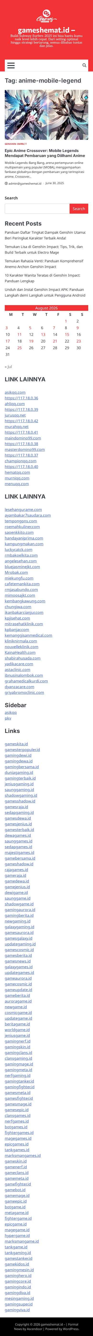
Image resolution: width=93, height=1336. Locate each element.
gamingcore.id (18, 1281)
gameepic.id (16, 1201)
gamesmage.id (18, 1104)
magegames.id (18, 1138)
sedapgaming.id (19, 812)
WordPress (70, 1329)
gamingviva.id (17, 1309)
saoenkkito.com (19, 532)
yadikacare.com (19, 663)
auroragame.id (18, 1001)
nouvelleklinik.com (21, 646)
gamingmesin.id (19, 1269)
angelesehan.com (21, 561)
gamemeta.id (17, 1178)
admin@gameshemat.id (25, 183)
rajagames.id (16, 869)
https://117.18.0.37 (21, 455)
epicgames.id (17, 1144)
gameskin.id (16, 1161)
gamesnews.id (18, 961)
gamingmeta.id (18, 1069)
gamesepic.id (17, 1109)
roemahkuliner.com (22, 526)
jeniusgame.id (17, 1035)
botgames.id (16, 1126)
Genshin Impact (16, 144)
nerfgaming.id (18, 1075)
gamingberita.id (19, 915)
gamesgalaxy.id (18, 938)
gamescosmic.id (19, 949)
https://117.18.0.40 (21, 466)
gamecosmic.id (18, 984)
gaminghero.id (18, 1275)
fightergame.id (18, 1218)
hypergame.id (17, 1235)
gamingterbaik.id (20, 778)
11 (19, 334)
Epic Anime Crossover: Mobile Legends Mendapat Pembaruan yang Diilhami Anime (45, 153)
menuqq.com (17, 483)
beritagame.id (17, 1024)
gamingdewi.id (18, 755)
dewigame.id (16, 892)
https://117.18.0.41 (21, 432)
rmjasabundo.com (21, 589)
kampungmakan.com (24, 543)
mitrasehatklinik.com (24, 623)
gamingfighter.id (20, 1086)
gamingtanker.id (19, 1081)
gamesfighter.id (19, 1098)
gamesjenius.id (18, 824)
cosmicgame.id (18, 1012)
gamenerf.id (16, 1167)
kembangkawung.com (25, 601)
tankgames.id (17, 1149)
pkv (8, 718)
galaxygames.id (19, 966)
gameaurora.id (18, 978)
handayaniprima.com (24, 538)
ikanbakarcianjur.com (24, 612)
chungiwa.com (18, 606)
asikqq (11, 712)
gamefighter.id (18, 1184)
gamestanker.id (18, 1258)
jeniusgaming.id (19, 783)
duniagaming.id (19, 772)
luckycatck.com (18, 549)
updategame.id (18, 1018)
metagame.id (17, 1212)
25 (19, 347)
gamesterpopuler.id (22, 749)
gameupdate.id (18, 989)
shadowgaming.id (21, 795)
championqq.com (20, 461)
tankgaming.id (18, 1252)
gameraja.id (15, 875)
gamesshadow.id (20, 801)
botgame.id (15, 1207)
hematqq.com (17, 472)
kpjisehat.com (17, 618)
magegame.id (17, 1229)
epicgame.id (16, 1224)
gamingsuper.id (19, 1304)
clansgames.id (18, 1115)
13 (43, 334)
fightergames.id (19, 1132)
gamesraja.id (16, 806)
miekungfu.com (19, 578)
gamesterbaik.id (19, 829)
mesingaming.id (19, 1298)
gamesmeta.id (18, 1092)
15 (67, 334)
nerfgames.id (17, 1121)
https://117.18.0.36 (21, 398)
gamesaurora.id (19, 932)
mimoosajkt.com (20, 595)
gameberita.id (17, 995)
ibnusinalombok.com (24, 675)
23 (79, 341)
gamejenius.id (17, 886)
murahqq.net (17, 426)
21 (55, 341)
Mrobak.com (16, 572)
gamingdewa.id (19, 761)
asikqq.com (15, 392)
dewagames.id (18, 835)
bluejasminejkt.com (22, 566)
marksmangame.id (22, 1241)
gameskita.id (16, 743)
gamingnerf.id (18, 1041)
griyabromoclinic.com (24, 692)
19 (31, 341)
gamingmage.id (19, 1064)
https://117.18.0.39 (21, 409)
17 (7, 341)
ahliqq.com (15, 403)
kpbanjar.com (17, 629)
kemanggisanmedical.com (28, 635)
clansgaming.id (18, 1058)
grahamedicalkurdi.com (26, 681)
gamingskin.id (17, 1046)
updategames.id (19, 972)
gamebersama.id (20, 858)
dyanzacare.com (19, 686)
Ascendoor (34, 1329)
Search (11, 198)
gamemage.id (17, 1195)
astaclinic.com (17, 669)
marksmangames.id (23, 1155)
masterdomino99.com (25, 449)
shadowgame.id (19, 904)
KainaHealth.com (20, 652)
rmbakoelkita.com (21, 555)
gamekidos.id (17, 1264)
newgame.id (16, 1006)
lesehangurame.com (23, 509)
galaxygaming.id (19, 926)
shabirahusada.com (23, 658)
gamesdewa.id (18, 818)
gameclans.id (17, 1172)
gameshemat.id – (46, 29)
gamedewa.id (17, 881)
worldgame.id (17, 1029)
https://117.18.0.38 (21, 443)
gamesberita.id (18, 955)
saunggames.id (18, 841)
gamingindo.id (18, 1287)
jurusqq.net (15, 415)
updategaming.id (20, 944)
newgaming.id (18, 921)
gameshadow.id (19, 864)
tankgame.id (16, 1247)
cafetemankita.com (22, 583)
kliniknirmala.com (21, 641)
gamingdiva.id (17, 1292)
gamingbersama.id (22, 766)
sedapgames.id (18, 846)
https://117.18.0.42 (21, 420)
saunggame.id (18, 898)
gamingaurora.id (20, 909)
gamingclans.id (18, 1052)
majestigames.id (19, 852)
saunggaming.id (19, 789)
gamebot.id (15, 1189)
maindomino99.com (23, 438)
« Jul (8, 366)
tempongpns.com (21, 521)
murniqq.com (17, 478)
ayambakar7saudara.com (28, 515)
